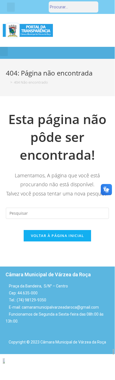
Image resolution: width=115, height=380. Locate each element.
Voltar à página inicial (57, 235)
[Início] (7, 82)
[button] (11, 7)
